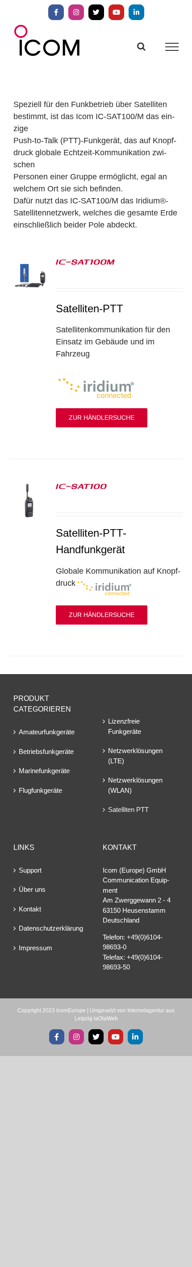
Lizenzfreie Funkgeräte (124, 726)
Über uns (32, 889)
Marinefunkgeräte (44, 770)
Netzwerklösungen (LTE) (135, 756)
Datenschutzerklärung (51, 928)
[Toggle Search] (141, 46)
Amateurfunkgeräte (47, 732)
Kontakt (30, 909)
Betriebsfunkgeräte (46, 751)
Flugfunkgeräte (40, 790)
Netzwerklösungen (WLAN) (135, 785)
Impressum (35, 948)
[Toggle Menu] (172, 47)
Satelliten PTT (128, 809)
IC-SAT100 (81, 485)
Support (30, 870)
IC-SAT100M (85, 261)
